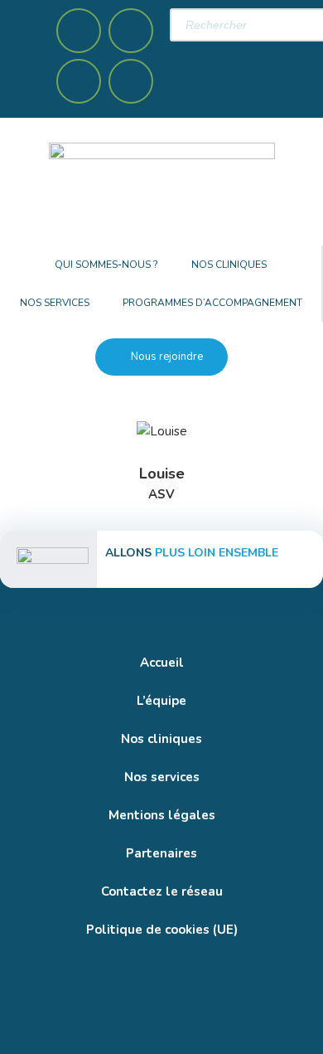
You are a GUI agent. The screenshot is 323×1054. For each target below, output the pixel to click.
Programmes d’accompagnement (212, 302)
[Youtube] (130, 81)
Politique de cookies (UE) (162, 929)
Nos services (54, 302)
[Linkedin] (78, 81)
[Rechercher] (190, 55)
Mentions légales (161, 815)
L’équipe (161, 700)
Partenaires (161, 853)
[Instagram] (130, 30)
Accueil (162, 662)
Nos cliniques (229, 264)
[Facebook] (78, 30)
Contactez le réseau (162, 891)
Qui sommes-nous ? (106, 264)
